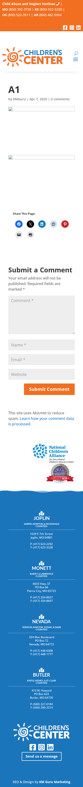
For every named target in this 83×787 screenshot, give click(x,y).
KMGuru (19, 99)
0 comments (60, 99)
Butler (41, 674)
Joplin (42, 518)
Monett (41, 568)
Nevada (41, 621)
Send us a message (42, 756)
